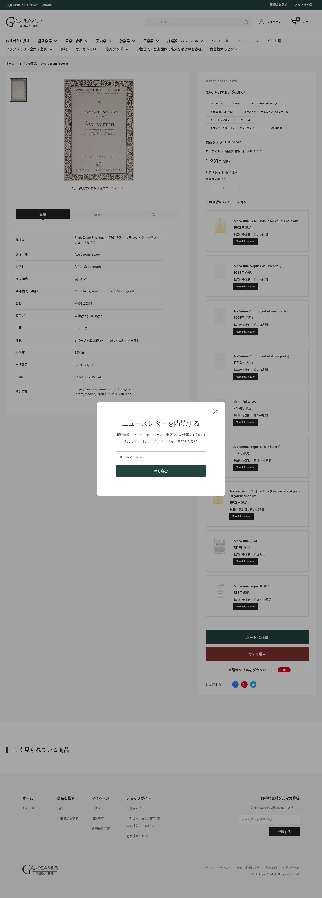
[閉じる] (215, 411)
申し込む (161, 471)
